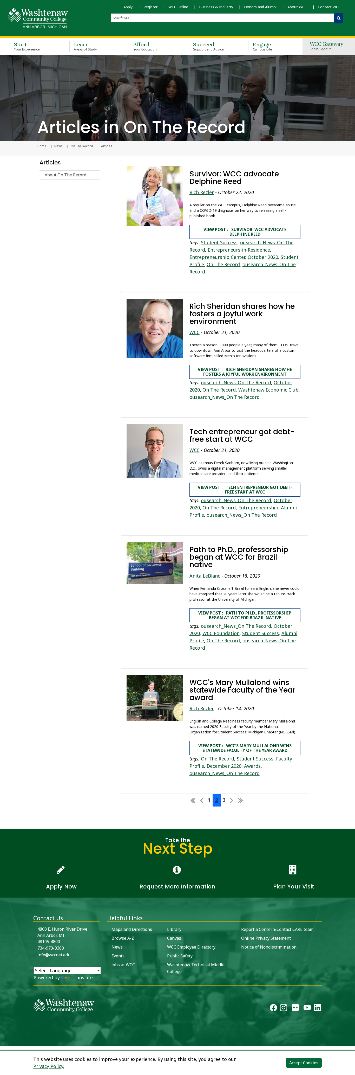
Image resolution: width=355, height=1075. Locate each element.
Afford (145, 46)
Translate (82, 977)
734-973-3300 (50, 948)
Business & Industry (216, 6)
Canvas (174, 938)
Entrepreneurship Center (217, 257)
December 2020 (224, 766)
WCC (194, 332)
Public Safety (180, 956)
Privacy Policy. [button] (48, 1066)
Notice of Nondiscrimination (269, 947)
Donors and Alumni (260, 6)
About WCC (297, 6)
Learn (85, 46)
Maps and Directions (131, 929)
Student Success (219, 242)
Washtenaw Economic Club (268, 390)
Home (41, 146)
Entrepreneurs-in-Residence (239, 250)
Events (117, 956)
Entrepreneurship (258, 507)
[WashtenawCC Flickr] (295, 1009)
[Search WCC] (338, 18)
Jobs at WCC (123, 965)
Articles (50, 162)
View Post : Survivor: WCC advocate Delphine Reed (244, 232)
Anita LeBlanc (204, 576)
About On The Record (65, 175)
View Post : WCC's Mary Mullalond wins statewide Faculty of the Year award (245, 748)
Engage (262, 46)
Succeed (208, 46)
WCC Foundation (221, 633)
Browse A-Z (122, 938)
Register (150, 6)
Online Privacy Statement (266, 938)
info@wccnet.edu (53, 955)
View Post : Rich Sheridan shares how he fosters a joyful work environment (245, 372)
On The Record (82, 146)
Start (27, 46)
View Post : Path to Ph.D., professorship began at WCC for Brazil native (244, 615)
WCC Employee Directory (191, 947)
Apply (128, 6)
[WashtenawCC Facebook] (273, 1009)
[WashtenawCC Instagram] (283, 1009)
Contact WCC (329, 6)
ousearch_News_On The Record (236, 382)
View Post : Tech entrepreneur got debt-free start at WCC (245, 489)
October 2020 (263, 257)
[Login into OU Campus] (3, 1041)
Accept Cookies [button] (303, 1063)
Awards (252, 766)
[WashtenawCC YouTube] (307, 1009)
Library (174, 929)
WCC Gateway (326, 46)
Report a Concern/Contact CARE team (277, 929)
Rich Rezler (201, 192)
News (58, 146)
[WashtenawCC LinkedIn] (317, 1009)
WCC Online (178, 6)
